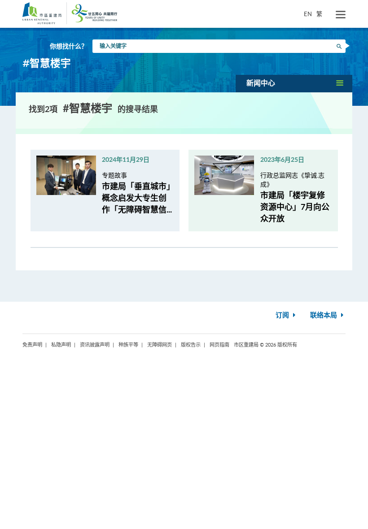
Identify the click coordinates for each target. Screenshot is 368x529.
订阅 (283, 315)
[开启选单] (341, 14)
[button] (294, 83)
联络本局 (324, 315)
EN (308, 14)
